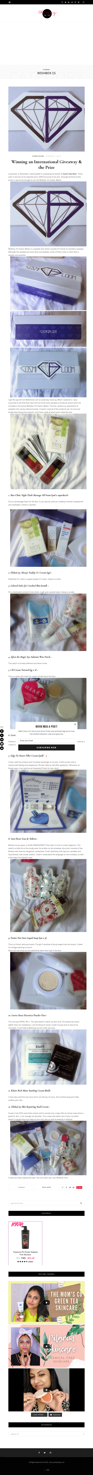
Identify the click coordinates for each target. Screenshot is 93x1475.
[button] (46, 726)
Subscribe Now (46, 747)
